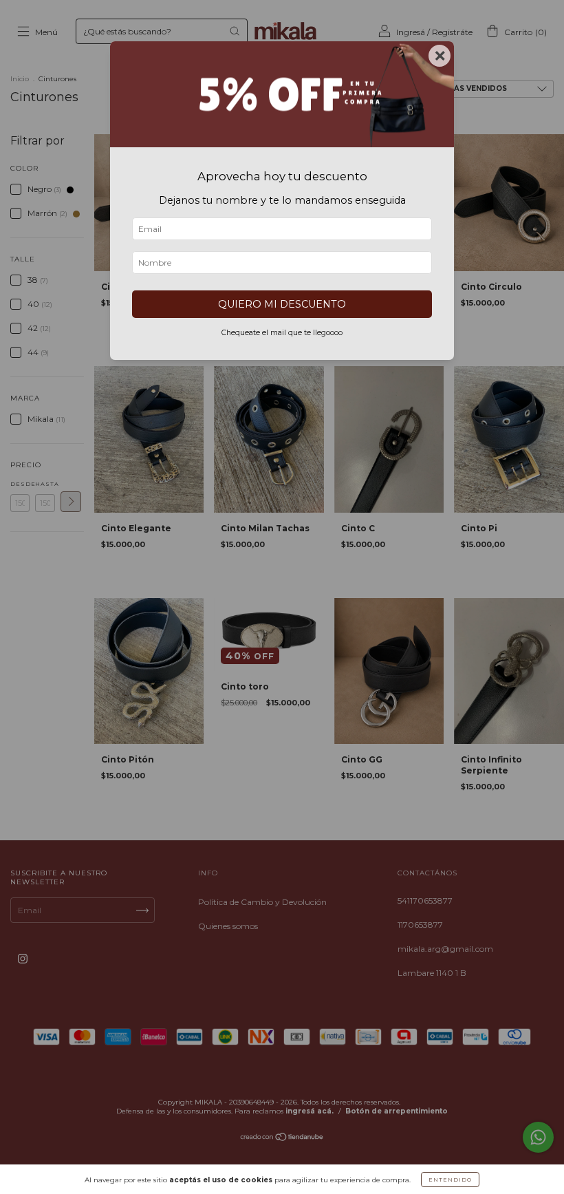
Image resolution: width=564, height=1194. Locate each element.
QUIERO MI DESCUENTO (282, 304)
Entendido (450, 1179)
